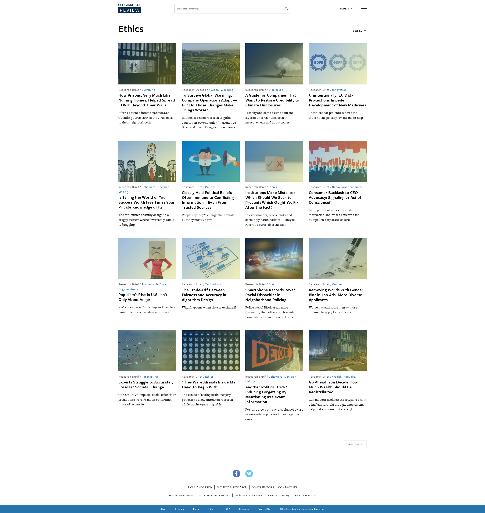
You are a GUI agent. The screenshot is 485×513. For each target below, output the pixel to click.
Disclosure (276, 89)
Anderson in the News (249, 495)
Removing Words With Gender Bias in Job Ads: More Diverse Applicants (336, 294)
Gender (337, 284)
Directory (179, 509)
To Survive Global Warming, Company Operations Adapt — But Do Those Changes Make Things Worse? (209, 102)
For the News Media (181, 495)
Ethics (273, 187)
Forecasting (150, 376)
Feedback (244, 509)
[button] (360, 31)
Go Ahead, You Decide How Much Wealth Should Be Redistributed (333, 387)
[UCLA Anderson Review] (139, 8)
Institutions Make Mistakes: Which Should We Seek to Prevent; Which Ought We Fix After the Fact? (271, 200)
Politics (210, 187)
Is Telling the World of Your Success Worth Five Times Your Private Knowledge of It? (146, 202)
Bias (271, 284)
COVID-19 (148, 89)
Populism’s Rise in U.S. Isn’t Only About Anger (142, 297)
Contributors (262, 487)
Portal (196, 509)
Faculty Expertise (305, 495)
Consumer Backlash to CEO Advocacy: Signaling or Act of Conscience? (335, 197)
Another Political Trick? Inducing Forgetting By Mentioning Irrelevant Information (266, 394)
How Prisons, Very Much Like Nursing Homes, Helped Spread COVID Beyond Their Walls (146, 100)
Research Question (195, 89)
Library (212, 509)
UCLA (227, 509)
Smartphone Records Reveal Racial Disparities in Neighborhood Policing (271, 294)
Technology (213, 284)
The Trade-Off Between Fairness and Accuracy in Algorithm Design (204, 294)
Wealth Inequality (344, 376)
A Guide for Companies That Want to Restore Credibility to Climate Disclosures (272, 100)
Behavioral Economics (347, 187)
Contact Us (287, 487)
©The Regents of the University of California (302, 509)
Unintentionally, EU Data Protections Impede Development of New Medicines (337, 100)
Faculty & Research (232, 487)
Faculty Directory (278, 495)
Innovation (339, 89)
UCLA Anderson (200, 487)
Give (163, 509)
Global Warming (222, 89)
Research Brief (128, 89)
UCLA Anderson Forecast (214, 495)
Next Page (354, 444)
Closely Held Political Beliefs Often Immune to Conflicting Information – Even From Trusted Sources (208, 200)
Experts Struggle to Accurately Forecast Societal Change (146, 384)
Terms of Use (264, 509)
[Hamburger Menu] (364, 8)
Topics (345, 8)
